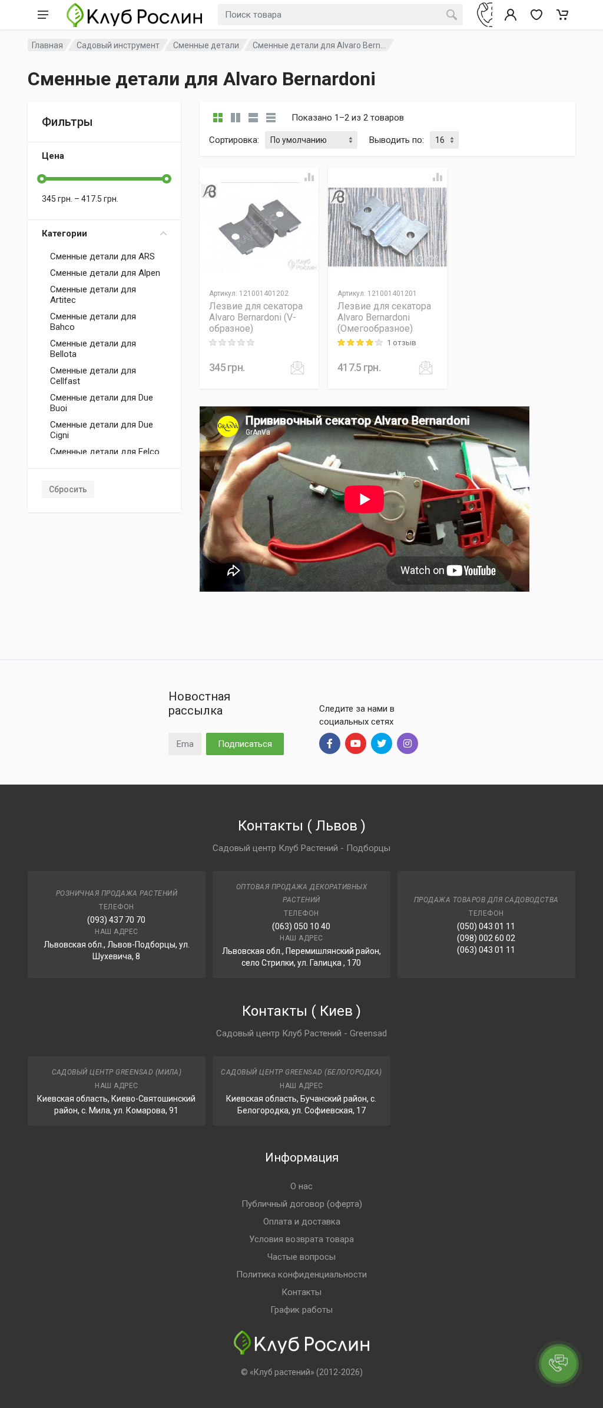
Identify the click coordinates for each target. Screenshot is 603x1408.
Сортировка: (234, 140)
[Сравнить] (309, 177)
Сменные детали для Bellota (93, 348)
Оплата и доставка (301, 1221)
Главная (47, 45)
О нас (301, 1186)
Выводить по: (396, 140)
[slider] (42, 178)
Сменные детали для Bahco (93, 321)
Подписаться (245, 744)
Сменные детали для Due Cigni (101, 430)
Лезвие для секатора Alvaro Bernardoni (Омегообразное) (384, 317)
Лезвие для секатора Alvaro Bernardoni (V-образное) (256, 317)
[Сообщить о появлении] (297, 367)
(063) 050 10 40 (301, 926)
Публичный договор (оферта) (301, 1204)
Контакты (301, 1292)
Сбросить (68, 489)
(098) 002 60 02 (486, 938)
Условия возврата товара (301, 1239)
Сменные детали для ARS (102, 256)
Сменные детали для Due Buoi (101, 402)
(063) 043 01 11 (486, 950)
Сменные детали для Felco (105, 451)
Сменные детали (206, 45)
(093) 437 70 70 (116, 920)
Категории (64, 233)
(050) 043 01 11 (486, 926)
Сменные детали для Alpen (105, 273)
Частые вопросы (301, 1257)
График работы (301, 1309)
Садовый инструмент (118, 45)
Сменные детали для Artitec (93, 294)
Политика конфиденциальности (301, 1274)
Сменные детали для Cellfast (93, 375)
